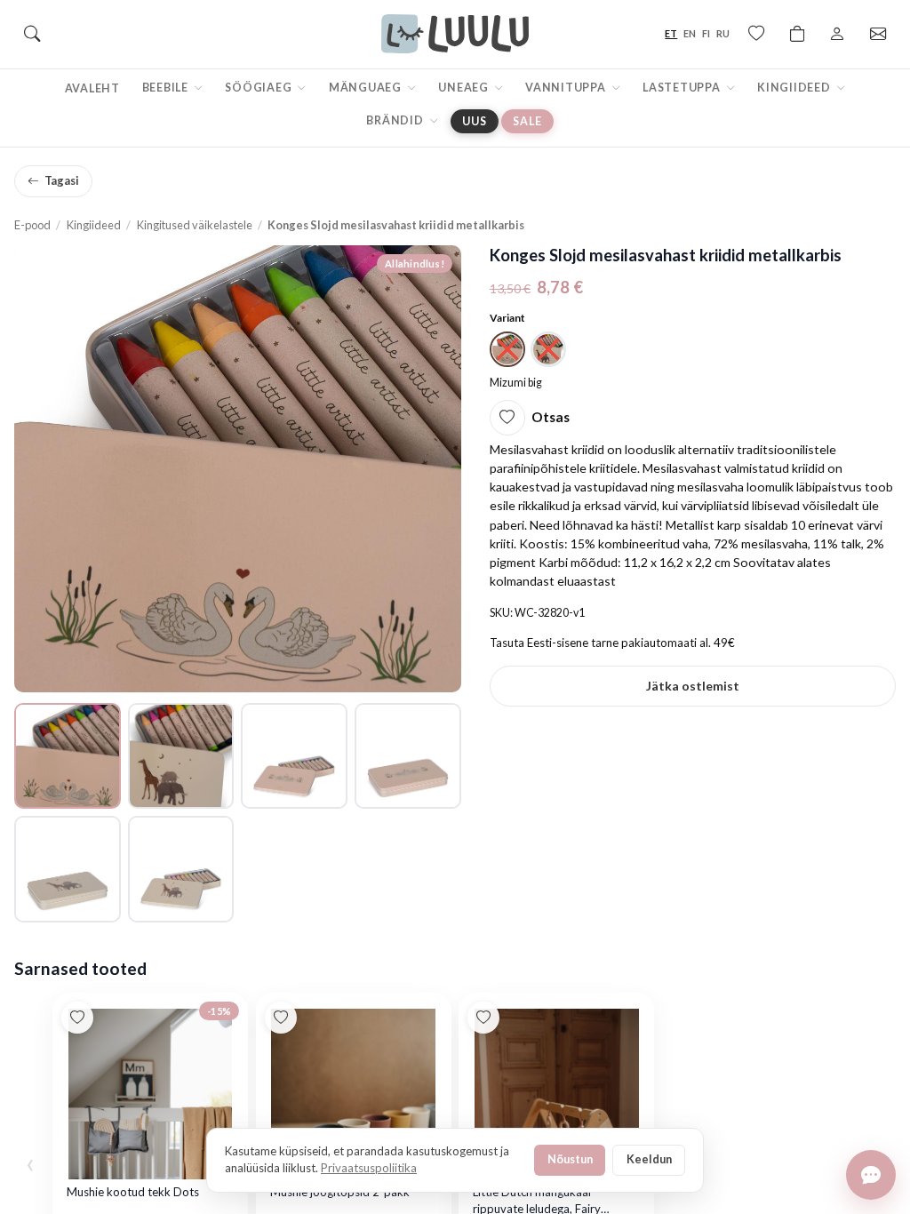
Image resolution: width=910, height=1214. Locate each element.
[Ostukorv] (797, 34)
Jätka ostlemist (692, 685)
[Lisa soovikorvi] (507, 417)
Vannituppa (566, 87)
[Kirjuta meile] (871, 1175)
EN (689, 33)
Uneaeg (464, 87)
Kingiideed (795, 87)
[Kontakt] (878, 34)
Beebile (166, 87)
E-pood (32, 225)
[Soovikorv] (756, 34)
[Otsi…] (32, 34)
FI (706, 33)
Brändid (396, 120)
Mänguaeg (366, 87)
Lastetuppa (682, 87)
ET (671, 33)
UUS (474, 121)
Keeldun (649, 1159)
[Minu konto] (837, 34)
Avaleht (92, 88)
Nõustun (570, 1159)
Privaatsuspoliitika (369, 1168)
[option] (507, 349)
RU (723, 33)
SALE (527, 121)
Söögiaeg (259, 87)
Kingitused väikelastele (194, 225)
